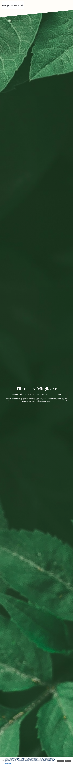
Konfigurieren (8, 763)
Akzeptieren (60, 760)
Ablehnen (68, 760)
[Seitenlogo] (13, 5)
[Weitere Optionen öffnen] (68, 5)
